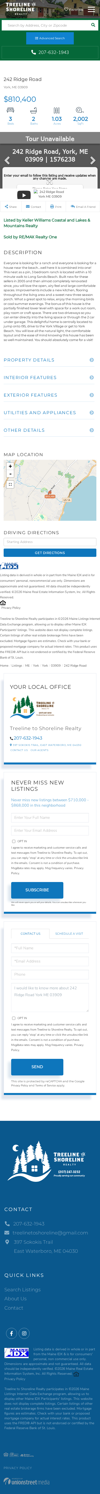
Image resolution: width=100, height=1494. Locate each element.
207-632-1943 (53, 52)
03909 (56, 665)
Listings (17, 665)
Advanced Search (52, 38)
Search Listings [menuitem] (22, 1290)
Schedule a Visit (69, 933)
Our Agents (39, 750)
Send (37, 1066)
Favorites (75, 9)
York (36, 665)
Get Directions (50, 553)
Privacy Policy (11, 608)
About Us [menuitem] (15, 1299)
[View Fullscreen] (10, 484)
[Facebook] (11, 1333)
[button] (93, 25)
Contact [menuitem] (13, 1308)
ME (27, 665)
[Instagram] (24, 1333)
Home (4, 665)
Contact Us (19, 750)
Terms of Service (45, 1085)
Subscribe (37, 890)
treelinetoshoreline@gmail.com (50, 1233)
